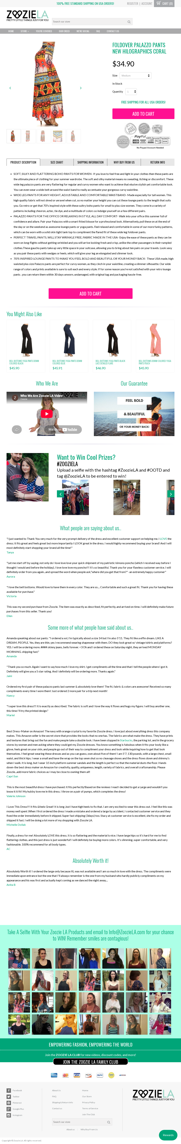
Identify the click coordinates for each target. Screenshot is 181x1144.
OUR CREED (64, 31)
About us (70, 1129)
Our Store (87, 1096)
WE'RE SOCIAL (83, 31)
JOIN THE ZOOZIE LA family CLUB (90, 1062)
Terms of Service (90, 1108)
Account (147, 3)
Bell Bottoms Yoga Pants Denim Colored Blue (67, 362)
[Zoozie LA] (28, 16)
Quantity (117, 91)
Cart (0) (167, 3)
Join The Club (88, 1114)
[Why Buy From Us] (134, 414)
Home (11, 31)
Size (114, 75)
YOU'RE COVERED (44, 31)
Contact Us (113, 31)
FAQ (98, 31)
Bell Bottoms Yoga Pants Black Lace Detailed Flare (110, 362)
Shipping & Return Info (62, 1102)
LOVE (163, 538)
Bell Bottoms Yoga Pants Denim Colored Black (24, 362)
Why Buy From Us (89, 1129)
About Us (56, 1090)
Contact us (57, 1108)
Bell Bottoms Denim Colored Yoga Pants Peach (155, 362)
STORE (24, 31)
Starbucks (126, 740)
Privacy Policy (88, 1102)
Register (132, 3)
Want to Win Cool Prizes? (86, 457)
